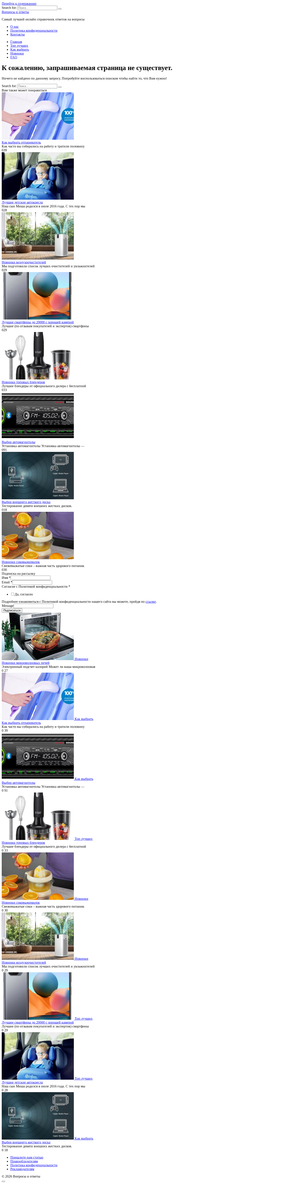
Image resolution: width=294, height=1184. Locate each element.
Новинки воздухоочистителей (24, 262)
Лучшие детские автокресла (22, 202)
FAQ (13, 57)
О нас (14, 26)
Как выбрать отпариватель (21, 142)
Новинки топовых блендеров (23, 382)
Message (8, 606)
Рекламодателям (22, 1169)
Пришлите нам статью (26, 1157)
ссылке (150, 601)
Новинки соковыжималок (21, 562)
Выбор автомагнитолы (18, 442)
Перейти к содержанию (19, 3)
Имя (6, 577)
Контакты (17, 34)
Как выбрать (19, 49)
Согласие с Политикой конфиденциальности (36, 586)
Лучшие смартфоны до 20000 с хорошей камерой (38, 322)
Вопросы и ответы (15, 12)
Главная (16, 42)
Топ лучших (19, 45)
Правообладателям (24, 1161)
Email (7, 582)
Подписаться (11, 610)
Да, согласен (24, 594)
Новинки (17, 53)
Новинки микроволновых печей (26, 663)
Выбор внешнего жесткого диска (26, 502)
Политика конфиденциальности (33, 30)
